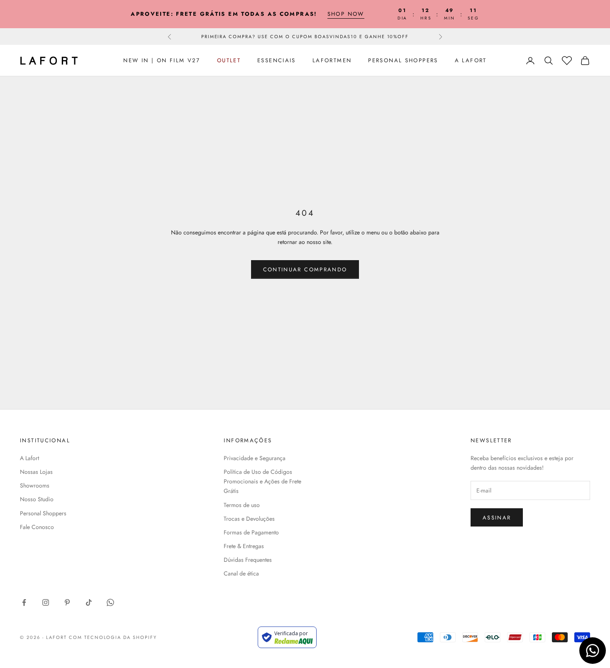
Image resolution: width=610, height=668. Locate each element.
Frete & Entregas (244, 546)
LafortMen (331, 60)
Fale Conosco (37, 527)
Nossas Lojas (36, 472)
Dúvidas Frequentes (248, 560)
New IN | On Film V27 (161, 60)
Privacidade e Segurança (254, 458)
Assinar (497, 518)
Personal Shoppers (403, 60)
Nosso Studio (37, 499)
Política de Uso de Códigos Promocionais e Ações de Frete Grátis (262, 481)
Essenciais (276, 60)
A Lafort (471, 60)
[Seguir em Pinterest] (67, 602)
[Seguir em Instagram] (45, 602)
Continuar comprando (305, 269)
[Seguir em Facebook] (24, 602)
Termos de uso (242, 505)
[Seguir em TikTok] (89, 602)
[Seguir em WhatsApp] (110, 602)
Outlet (229, 60)
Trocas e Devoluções (249, 518)
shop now (345, 14)
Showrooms (34, 485)
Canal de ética (241, 573)
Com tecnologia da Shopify (113, 637)
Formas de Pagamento (251, 532)
